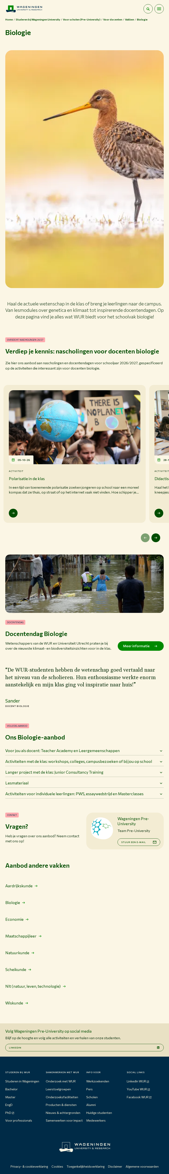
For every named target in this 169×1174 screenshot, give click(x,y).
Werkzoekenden (97, 1081)
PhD (8, 1113)
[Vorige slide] (145, 537)
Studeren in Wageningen (22, 1081)
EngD (9, 1105)
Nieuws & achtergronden (63, 1113)
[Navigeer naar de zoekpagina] (148, 8)
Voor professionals (18, 1120)
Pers (89, 1089)
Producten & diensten (61, 1105)
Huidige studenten (99, 1113)
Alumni (91, 1105)
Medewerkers (96, 1120)
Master (10, 1097)
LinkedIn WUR (136, 1081)
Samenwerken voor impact (64, 1120)
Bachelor (11, 1089)
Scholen (92, 1097)
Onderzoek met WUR (61, 1081)
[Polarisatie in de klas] (13, 513)
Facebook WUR (138, 1097)
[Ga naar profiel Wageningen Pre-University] (102, 828)
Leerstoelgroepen (58, 1089)
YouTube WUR (137, 1089)
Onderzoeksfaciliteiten (62, 1097)
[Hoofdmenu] (159, 8)
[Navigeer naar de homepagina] (24, 8)
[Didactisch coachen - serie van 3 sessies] (158, 513)
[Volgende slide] (155, 537)
